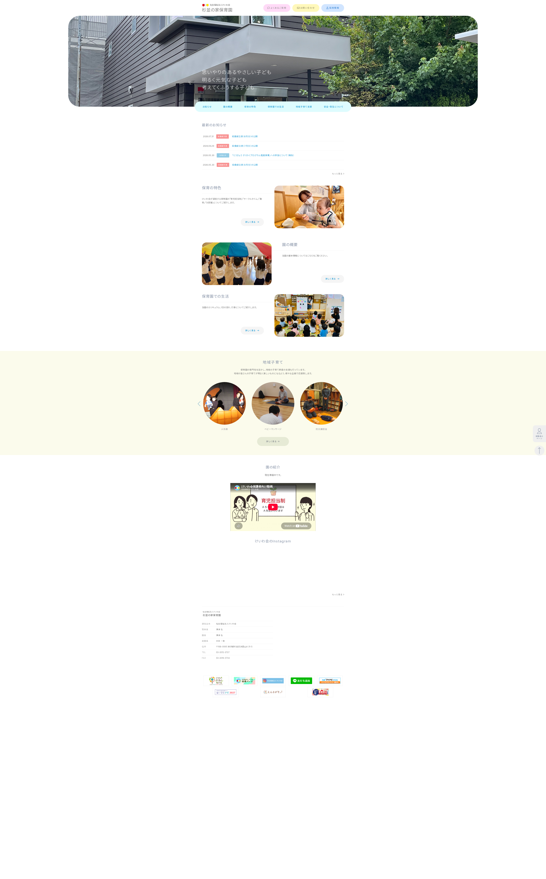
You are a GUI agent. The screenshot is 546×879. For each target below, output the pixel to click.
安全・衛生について (333, 106)
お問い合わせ (307, 8)
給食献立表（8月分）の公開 (245, 136)
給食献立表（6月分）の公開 (245, 164)
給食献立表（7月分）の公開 (245, 146)
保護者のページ (539, 437)
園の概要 (227, 106)
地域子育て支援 (304, 106)
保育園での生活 (276, 106)
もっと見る (337, 174)
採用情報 (334, 8)
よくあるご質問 (278, 8)
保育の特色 (250, 106)
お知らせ (207, 106)
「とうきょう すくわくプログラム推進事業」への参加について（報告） (263, 155)
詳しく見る (250, 222)
